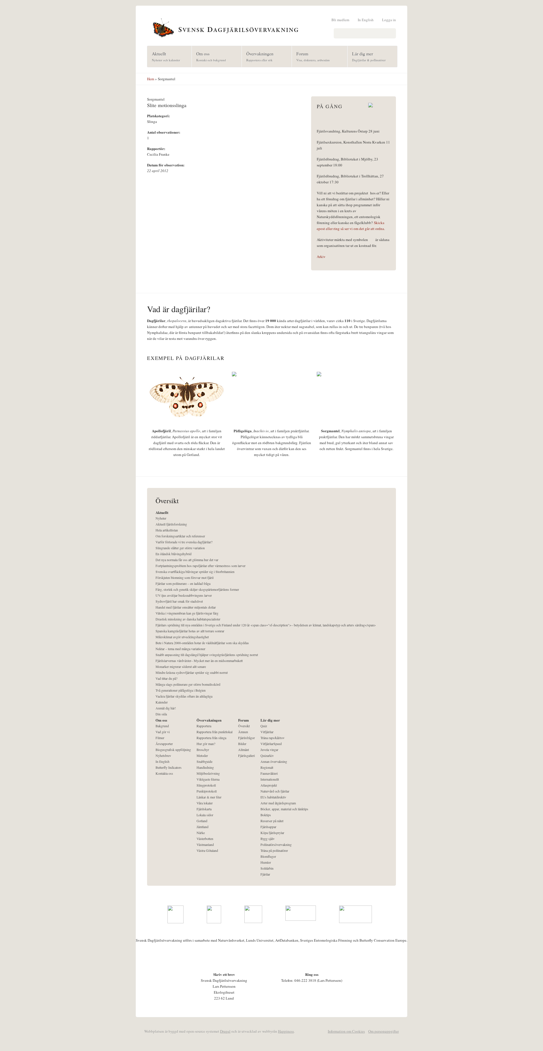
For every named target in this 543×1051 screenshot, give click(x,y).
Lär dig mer (367, 56)
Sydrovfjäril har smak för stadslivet (179, 601)
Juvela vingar (269, 749)
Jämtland (202, 826)
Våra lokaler (205, 803)
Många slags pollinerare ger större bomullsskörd (188, 684)
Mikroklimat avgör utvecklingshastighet (182, 637)
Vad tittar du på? (166, 678)
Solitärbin (266, 868)
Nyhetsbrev (163, 755)
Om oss (209, 56)
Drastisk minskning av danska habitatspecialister (188, 619)
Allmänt (243, 749)
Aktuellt (163, 56)
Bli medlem (340, 19)
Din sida (161, 714)
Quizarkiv (267, 755)
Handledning (205, 767)
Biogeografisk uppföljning (173, 749)
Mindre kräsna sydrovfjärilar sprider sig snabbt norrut (192, 672)
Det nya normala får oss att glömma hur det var (187, 559)
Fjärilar (265, 874)
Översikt (244, 726)
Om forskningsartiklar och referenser (180, 536)
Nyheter (161, 518)
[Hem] (271, 27)
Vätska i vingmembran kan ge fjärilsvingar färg (187, 613)
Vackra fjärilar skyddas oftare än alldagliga (184, 696)
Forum (311, 56)
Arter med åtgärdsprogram (278, 803)
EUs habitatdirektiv (273, 797)
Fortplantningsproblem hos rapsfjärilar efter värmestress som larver (200, 565)
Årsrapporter (164, 743)
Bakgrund (162, 726)
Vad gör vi (163, 731)
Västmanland (205, 844)
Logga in (389, 19)
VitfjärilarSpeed (271, 743)
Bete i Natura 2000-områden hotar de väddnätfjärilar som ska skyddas (202, 642)
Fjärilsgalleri (246, 755)
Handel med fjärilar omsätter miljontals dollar (186, 607)
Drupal (225, 1031)
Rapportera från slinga (211, 737)
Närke (201, 832)
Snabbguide (204, 761)
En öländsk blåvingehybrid (173, 553)
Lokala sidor (205, 815)
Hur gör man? (206, 743)
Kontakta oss (164, 773)
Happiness (286, 1031)
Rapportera (204, 726)
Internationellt (269, 779)
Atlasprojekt (268, 785)
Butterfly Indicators (169, 767)
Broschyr (203, 749)
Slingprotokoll (206, 785)
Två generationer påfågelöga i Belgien (181, 690)
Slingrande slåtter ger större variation (180, 548)
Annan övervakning (273, 761)
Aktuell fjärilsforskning (171, 524)
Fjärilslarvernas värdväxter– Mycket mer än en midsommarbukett (199, 660)
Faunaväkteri (269, 773)
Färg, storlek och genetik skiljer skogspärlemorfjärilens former (197, 589)
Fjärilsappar (268, 826)
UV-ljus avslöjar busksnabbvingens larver (184, 595)
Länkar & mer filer (209, 797)
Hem (150, 78)
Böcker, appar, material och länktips (284, 809)
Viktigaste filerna (208, 779)
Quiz (263, 726)
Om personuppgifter (383, 1031)
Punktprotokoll (207, 791)
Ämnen (243, 731)
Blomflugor (268, 856)
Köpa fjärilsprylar (272, 832)
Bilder (242, 743)
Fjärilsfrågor (246, 737)
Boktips (265, 815)
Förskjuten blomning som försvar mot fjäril (185, 577)
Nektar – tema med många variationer (180, 648)
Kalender (162, 702)
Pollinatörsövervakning (276, 844)
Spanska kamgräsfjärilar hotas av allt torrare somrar (190, 631)
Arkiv (321, 256)
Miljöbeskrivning (208, 773)
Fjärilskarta (204, 809)
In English (366, 19)
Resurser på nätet (271, 820)
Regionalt (266, 767)
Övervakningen (257, 56)
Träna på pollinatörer (274, 850)
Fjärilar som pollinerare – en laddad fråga (183, 583)
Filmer (160, 737)
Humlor (265, 862)
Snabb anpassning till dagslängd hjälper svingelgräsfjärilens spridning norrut (207, 654)
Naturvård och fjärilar (274, 791)
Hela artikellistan (167, 530)
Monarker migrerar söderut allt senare (181, 666)
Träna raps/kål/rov (272, 737)
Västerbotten (205, 838)
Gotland (202, 820)
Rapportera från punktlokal (214, 731)
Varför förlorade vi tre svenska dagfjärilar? (184, 542)
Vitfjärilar (266, 731)
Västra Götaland (207, 850)
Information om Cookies (346, 1031)
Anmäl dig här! (166, 708)
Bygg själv (267, 838)
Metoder (202, 755)
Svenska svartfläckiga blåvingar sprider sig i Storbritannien (195, 571)
